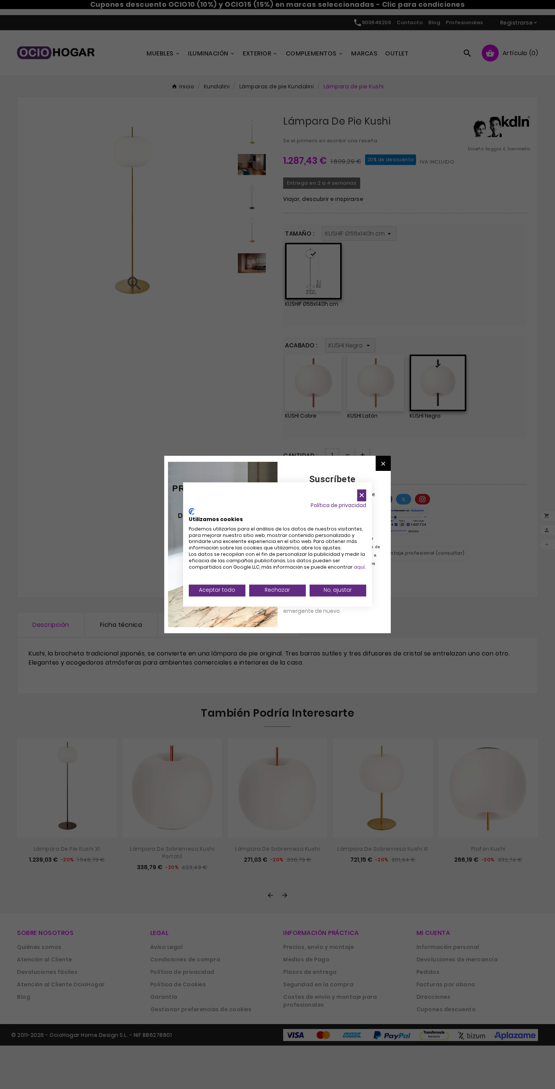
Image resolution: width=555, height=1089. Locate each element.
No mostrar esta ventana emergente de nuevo (317, 607)
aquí (359, 567)
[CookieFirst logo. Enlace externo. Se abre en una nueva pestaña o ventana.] (191, 511)
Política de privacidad (338, 505)
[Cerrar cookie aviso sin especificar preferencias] (361, 495)
